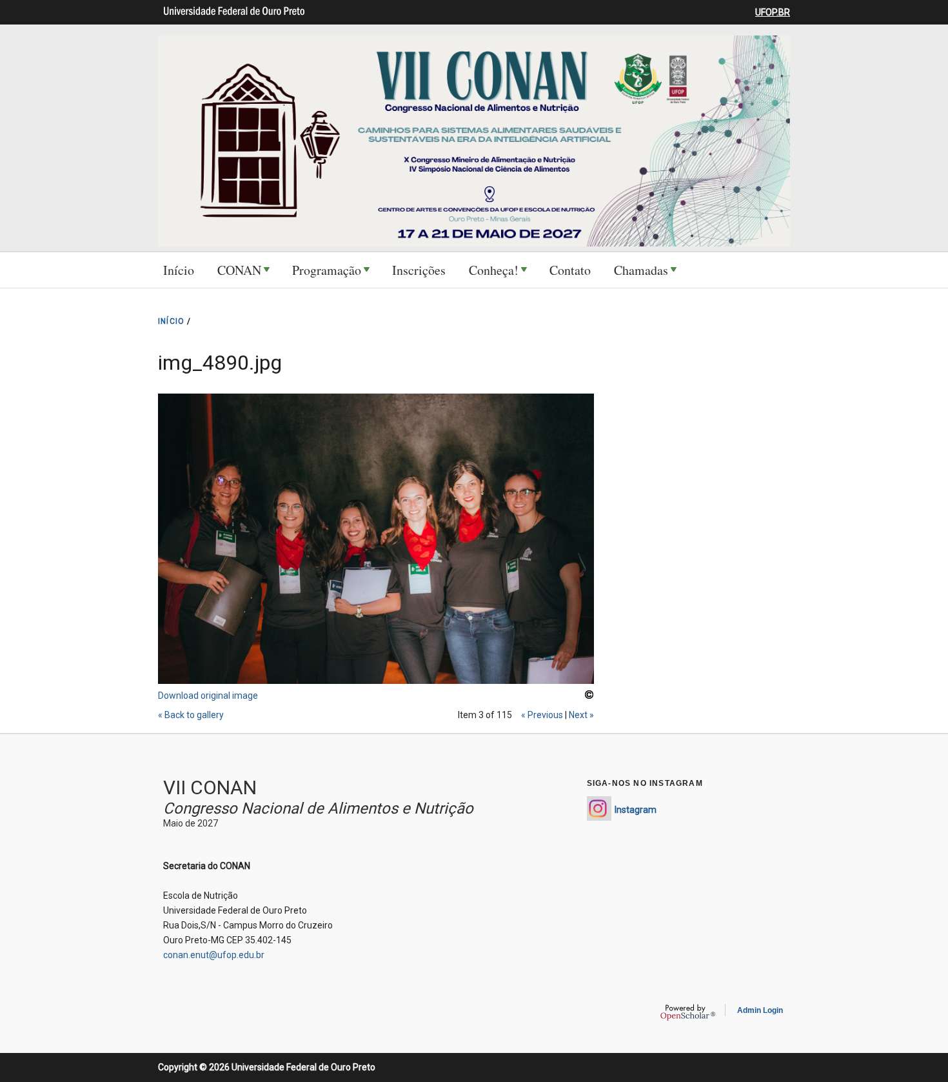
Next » (581, 715)
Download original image (208, 695)
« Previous (542, 715)
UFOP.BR (772, 12)
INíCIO (171, 321)
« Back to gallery (191, 715)
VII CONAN (210, 787)
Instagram (636, 810)
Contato (570, 270)
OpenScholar (687, 1012)
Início (178, 270)
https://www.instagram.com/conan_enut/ (599, 808)
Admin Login (760, 1010)
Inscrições (419, 270)
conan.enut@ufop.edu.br (213, 955)
